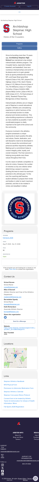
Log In (29, 6)
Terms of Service (28, 479)
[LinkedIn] (2, 474)
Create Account (10, 6)
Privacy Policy (22, 478)
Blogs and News (18, 437)
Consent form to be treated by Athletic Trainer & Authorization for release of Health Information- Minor (19, 401)
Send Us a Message (19, 321)
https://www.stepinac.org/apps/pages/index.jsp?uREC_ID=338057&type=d (19, 328)
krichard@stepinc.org (11, 312)
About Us (18, 435)
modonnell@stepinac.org (12, 297)
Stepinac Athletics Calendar (13, 392)
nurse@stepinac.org (11, 287)
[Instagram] (2, 465)
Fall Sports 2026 (8, 238)
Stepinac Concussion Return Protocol (17, 395)
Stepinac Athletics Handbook (14, 381)
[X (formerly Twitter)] (2, 468)
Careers (18, 439)
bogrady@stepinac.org (12, 304)
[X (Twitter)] (5, 317)
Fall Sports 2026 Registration (14, 407)
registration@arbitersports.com (9, 451)
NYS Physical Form (10, 385)
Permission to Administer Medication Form (19, 388)
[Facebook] (2, 471)
